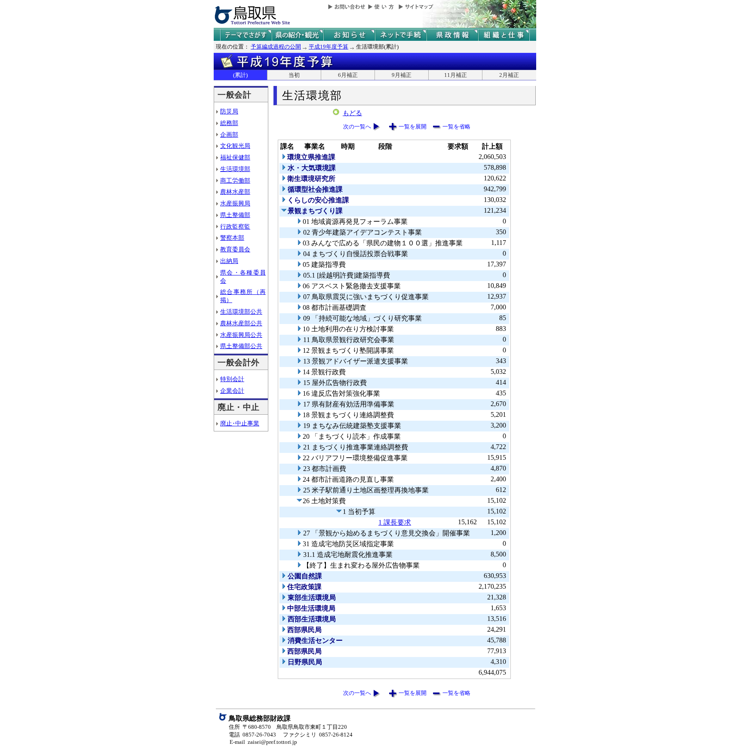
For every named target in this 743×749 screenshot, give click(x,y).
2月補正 (509, 75)
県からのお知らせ (349, 35)
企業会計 (232, 390)
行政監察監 (235, 226)
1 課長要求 (394, 522)
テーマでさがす (246, 35)
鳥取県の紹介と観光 (297, 35)
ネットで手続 (401, 35)
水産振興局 (235, 203)
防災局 (229, 111)
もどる (352, 113)
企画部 (229, 134)
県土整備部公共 (241, 345)
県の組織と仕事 (504, 35)
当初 (294, 75)
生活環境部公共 (241, 311)
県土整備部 (235, 214)
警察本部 (232, 237)
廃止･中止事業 (239, 423)
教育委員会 (235, 249)
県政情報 (452, 35)
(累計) (240, 75)
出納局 (229, 260)
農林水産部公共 (241, 323)
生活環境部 (235, 168)
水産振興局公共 (241, 334)
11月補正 (455, 75)
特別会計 (232, 379)
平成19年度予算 (328, 46)
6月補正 (348, 75)
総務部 (229, 122)
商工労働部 (235, 180)
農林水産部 (235, 191)
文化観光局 (235, 145)
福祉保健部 (235, 157)
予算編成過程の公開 (276, 46)
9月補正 (401, 75)
